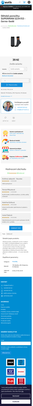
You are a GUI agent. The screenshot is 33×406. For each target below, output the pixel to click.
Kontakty (3, 309)
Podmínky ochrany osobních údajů (10, 312)
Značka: (6, 28)
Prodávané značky (6, 321)
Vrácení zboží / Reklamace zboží (9, 314)
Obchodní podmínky (6, 316)
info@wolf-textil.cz (23, 110)
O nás (2, 305)
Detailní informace (5, 96)
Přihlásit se (6, 353)
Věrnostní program (6, 323)
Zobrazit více (16, 228)
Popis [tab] (3, 234)
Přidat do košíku (13, 85)
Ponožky (14, 262)
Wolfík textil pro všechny (10, 293)
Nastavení (16, 396)
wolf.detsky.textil (8, 296)
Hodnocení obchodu (16, 169)
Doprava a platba (5, 307)
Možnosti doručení (7, 76)
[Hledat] (20, 2)
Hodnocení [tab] (9, 234)
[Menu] (29, 2)
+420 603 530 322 (22, 107)
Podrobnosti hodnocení (23, 26)
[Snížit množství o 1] (30, 82)
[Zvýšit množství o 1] (30, 80)
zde (22, 391)
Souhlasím (15, 402)
